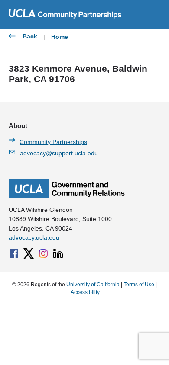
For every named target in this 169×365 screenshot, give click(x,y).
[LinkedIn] (58, 253)
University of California (93, 285)
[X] (28, 253)
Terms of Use (139, 285)
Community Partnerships (53, 141)
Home (59, 36)
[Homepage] (67, 195)
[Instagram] (43, 253)
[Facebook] (14, 253)
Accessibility (85, 292)
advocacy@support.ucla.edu (59, 153)
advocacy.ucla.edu (34, 237)
